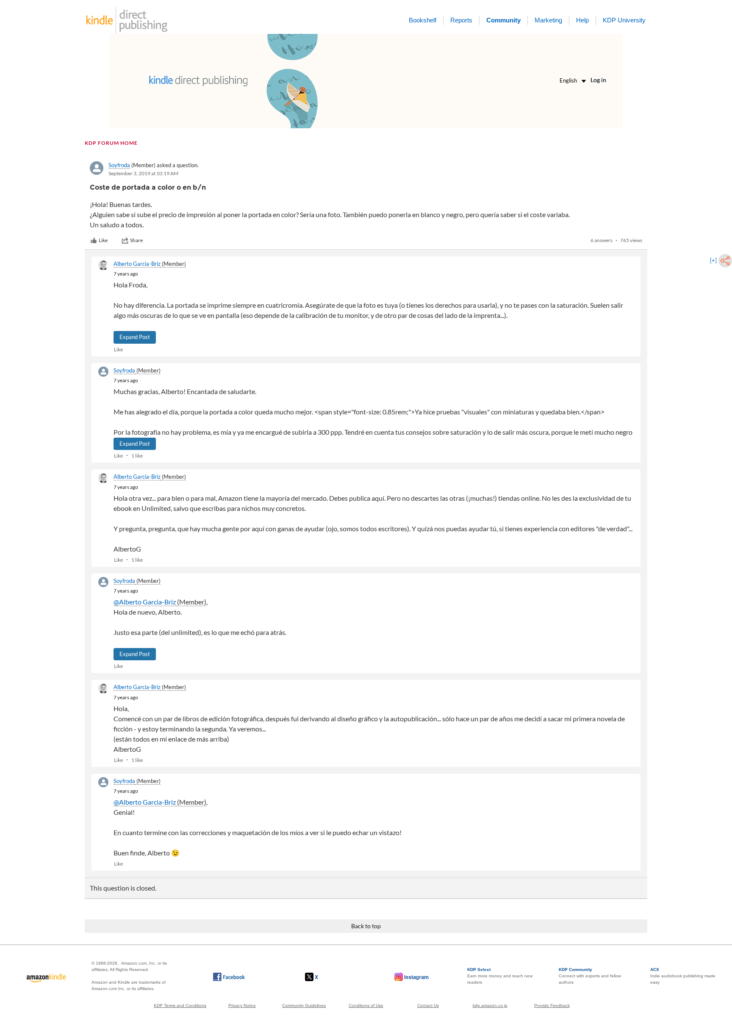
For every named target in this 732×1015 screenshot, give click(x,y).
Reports (461, 20)
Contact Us (428, 1005)
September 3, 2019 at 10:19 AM (143, 173)
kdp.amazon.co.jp (490, 1005)
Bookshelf (422, 20)
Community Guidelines (304, 1005)
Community (503, 20)
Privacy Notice (242, 1005)
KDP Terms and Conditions (180, 1005)
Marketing (548, 20)
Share (136, 240)
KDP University (624, 20)
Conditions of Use (366, 1005)
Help (582, 20)
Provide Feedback (552, 1005)
